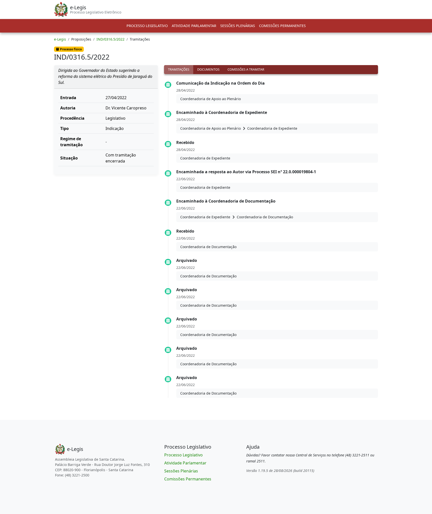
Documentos (208, 69)
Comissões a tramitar (246, 69)
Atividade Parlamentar (194, 25)
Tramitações (178, 69)
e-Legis (60, 39)
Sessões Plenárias (237, 25)
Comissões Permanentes (282, 25)
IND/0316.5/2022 (110, 39)
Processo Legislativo (147, 25)
